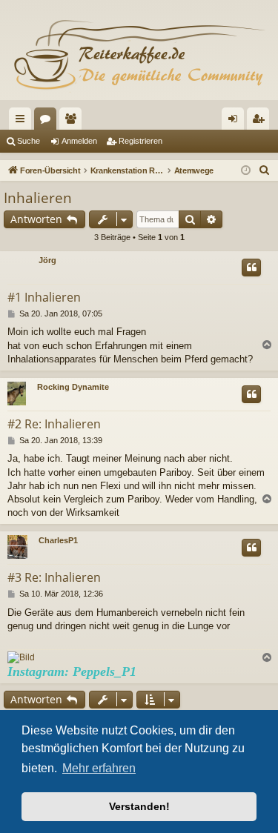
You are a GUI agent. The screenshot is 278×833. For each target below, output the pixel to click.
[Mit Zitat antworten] (251, 267)
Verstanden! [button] (139, 806)
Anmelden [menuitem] (236, 121)
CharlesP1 (58, 540)
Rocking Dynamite (73, 386)
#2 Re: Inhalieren (54, 423)
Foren (48, 121)
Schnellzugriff (23, 121)
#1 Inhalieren (44, 297)
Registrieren (140, 140)
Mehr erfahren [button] (99, 768)
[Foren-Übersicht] (139, 55)
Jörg (47, 260)
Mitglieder (73, 121)
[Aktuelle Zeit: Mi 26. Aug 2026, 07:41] (246, 170)
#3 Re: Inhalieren (54, 577)
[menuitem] (264, 170)
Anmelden (79, 140)
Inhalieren (38, 198)
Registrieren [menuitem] (261, 121)
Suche (28, 140)
